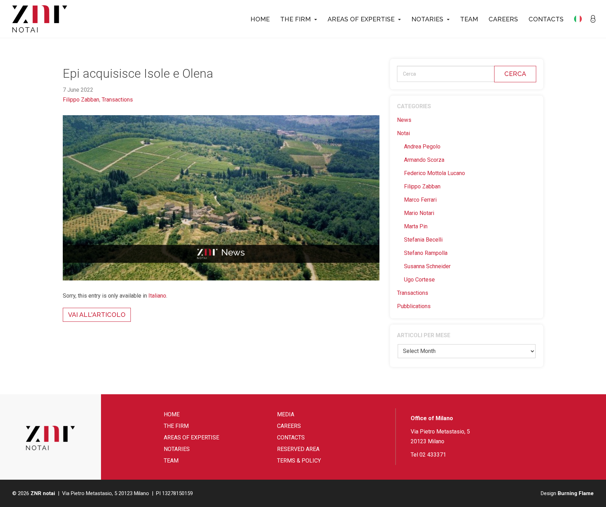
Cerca (515, 73)
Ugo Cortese (419, 279)
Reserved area (298, 449)
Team (469, 19)
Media (285, 414)
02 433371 (432, 454)
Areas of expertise (361, 19)
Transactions (117, 99)
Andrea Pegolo (422, 146)
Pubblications (414, 306)
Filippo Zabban (81, 99)
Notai (403, 133)
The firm (295, 19)
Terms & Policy (299, 460)
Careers (503, 19)
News (404, 120)
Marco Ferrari (420, 199)
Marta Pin (415, 226)
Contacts (546, 19)
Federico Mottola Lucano (434, 173)
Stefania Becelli (423, 239)
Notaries (427, 19)
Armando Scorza (424, 160)
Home (260, 19)
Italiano (157, 295)
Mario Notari (419, 213)
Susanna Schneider (427, 266)
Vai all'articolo (97, 314)
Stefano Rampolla (425, 253)
